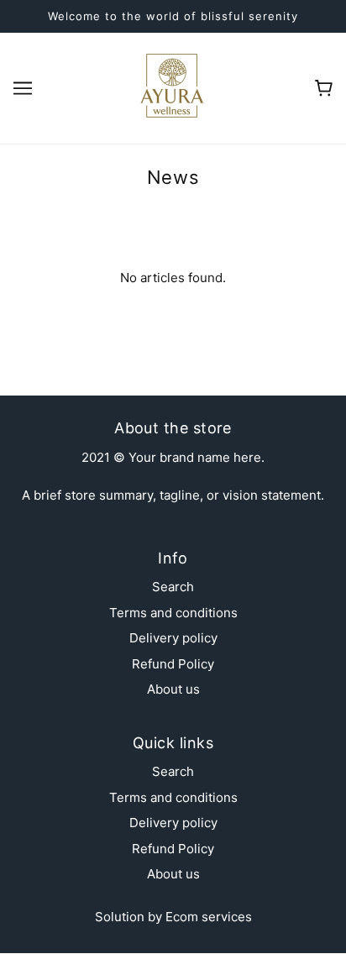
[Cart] (323, 88)
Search (173, 587)
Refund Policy (173, 664)
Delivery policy (173, 638)
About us (173, 689)
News (173, 177)
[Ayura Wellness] (173, 87)
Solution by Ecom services (173, 917)
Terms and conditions (173, 613)
